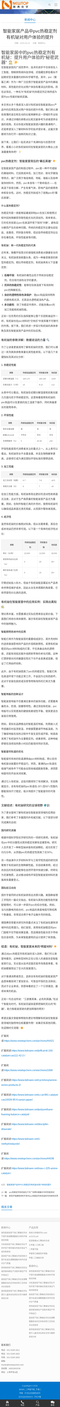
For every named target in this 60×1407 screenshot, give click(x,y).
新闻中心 (30, 19)
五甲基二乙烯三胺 (36, 1245)
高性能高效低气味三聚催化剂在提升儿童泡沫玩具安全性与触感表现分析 (14, 1294)
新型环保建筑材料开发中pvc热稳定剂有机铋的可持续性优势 (33, 1196)
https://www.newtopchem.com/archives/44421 (29, 1041)
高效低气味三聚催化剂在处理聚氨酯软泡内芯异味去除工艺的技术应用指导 (14, 1283)
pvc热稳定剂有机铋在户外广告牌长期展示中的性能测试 (31, 1192)
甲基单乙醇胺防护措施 (38, 1254)
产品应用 (33, 1227)
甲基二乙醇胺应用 (36, 1258)
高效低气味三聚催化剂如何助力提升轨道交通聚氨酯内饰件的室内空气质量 (14, 1259)
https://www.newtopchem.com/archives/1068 (28, 1070)
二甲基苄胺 (33, 1249)
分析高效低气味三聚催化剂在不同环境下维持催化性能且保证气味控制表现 (14, 1248)
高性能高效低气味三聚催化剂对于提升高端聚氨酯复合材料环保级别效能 (14, 1236)
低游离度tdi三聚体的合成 (39, 1241)
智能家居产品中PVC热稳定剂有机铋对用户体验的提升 (29, 1185)
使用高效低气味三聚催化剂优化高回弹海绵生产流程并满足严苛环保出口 (14, 1271)
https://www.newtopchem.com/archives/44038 (29, 1158)
